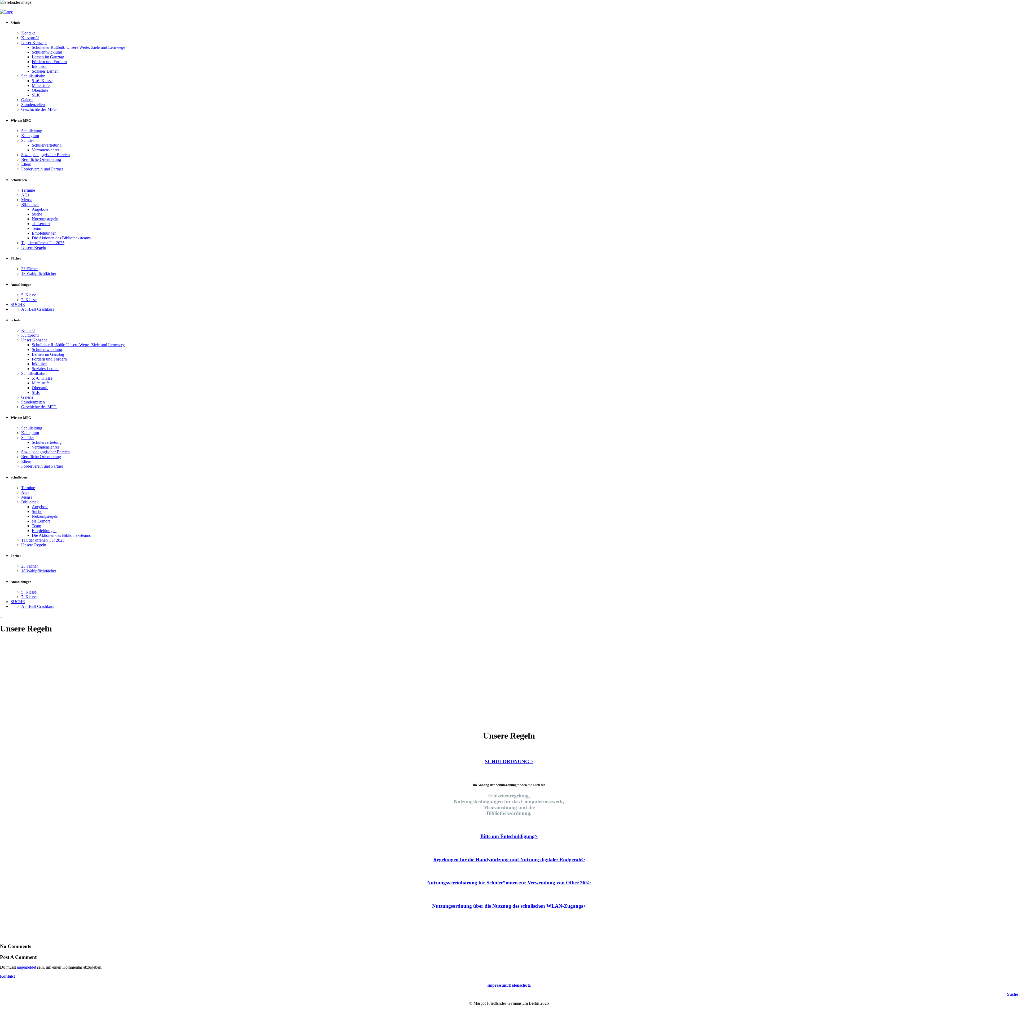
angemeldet (26, 967)
